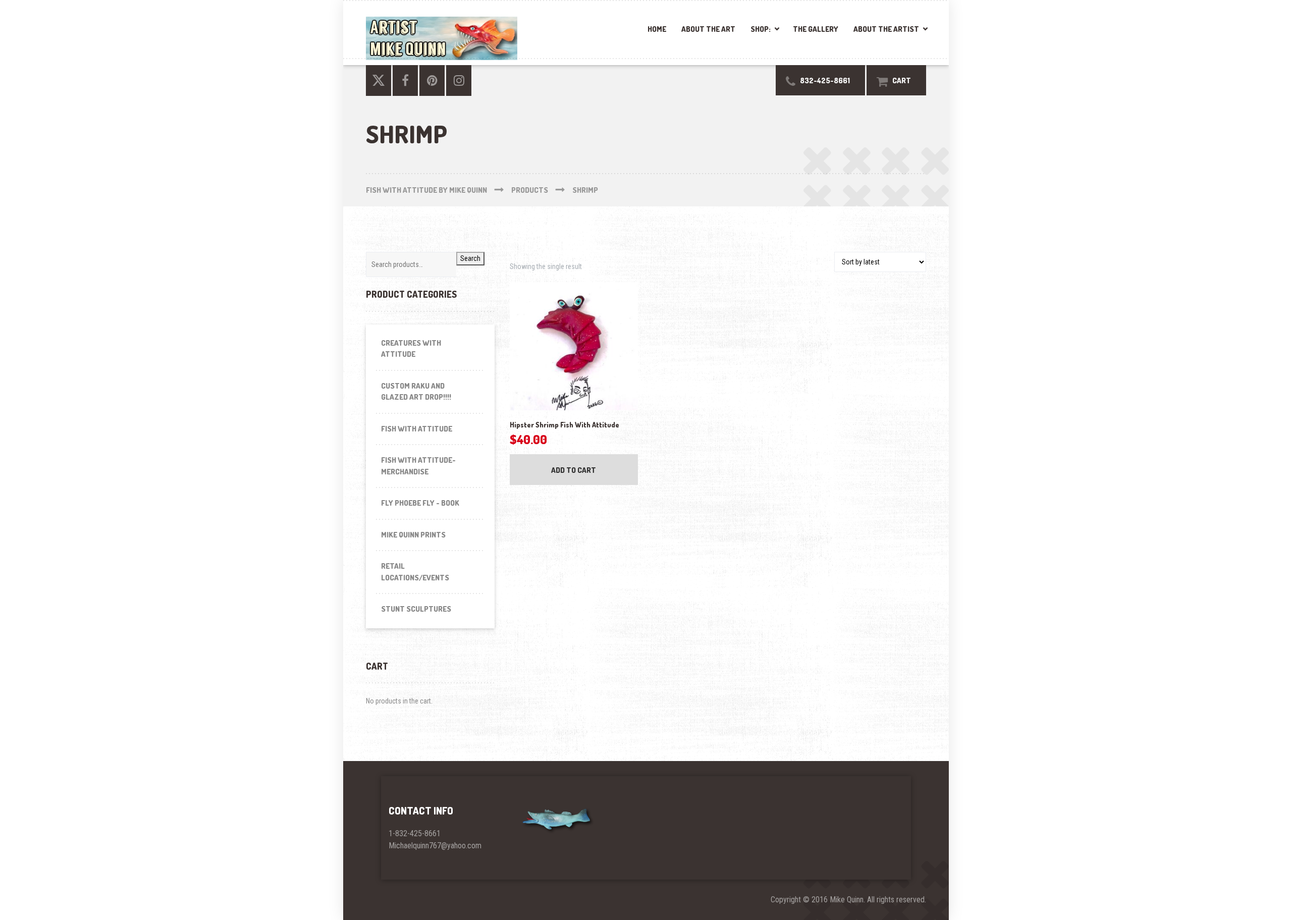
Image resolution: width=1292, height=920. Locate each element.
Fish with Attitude (416, 429)
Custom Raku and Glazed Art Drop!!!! (416, 391)
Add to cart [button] (573, 470)
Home (657, 29)
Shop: (760, 29)
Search (470, 258)
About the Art (708, 29)
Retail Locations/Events (415, 571)
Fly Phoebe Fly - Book (420, 503)
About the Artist (886, 29)
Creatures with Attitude (411, 348)
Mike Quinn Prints (413, 534)
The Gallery (815, 29)
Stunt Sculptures (416, 609)
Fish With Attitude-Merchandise (418, 465)
